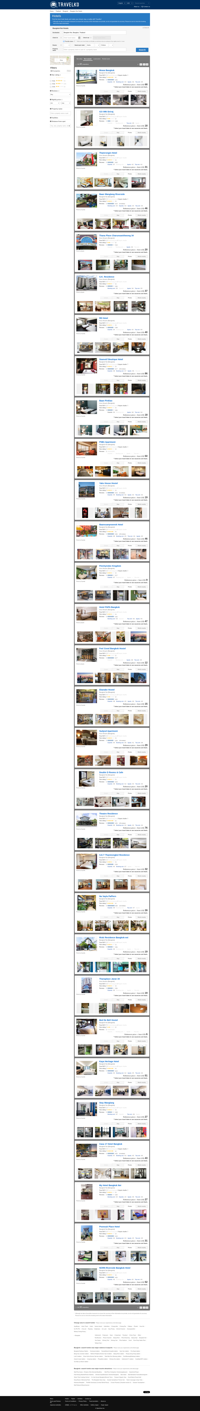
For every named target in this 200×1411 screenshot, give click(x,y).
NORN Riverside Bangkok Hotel (114, 1268)
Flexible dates (69, 41)
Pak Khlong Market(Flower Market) (84, 1374)
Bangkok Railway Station (81, 1351)
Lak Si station (78, 1356)
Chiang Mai (114, 1326)
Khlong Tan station (114, 1359)
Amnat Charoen (120, 1329)
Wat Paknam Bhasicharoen (81, 1385)
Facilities (55, 118)
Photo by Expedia (80, 85)
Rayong (90, 1329)
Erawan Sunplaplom (138, 1382)
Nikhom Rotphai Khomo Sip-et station (101, 1354)
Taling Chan (98, 1343)
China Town (132, 1335)
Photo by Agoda (80, 251)
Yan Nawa (98, 1340)
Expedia (110, 82)
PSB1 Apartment (107, 442)
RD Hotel (103, 318)
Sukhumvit (98, 1335)
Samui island (98, 1326)
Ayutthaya (77, 1326)
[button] (106, 75)
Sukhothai (106, 1326)
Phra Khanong (125, 1338)
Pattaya (130, 1326)
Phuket (136, 1326)
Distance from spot (58, 121)
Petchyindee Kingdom (110, 566)
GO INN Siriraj (106, 112)
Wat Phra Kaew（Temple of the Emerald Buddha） (88, 1372)
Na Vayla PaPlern (107, 896)
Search (142, 50)
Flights (73, 1398)
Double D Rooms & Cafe (111, 772)
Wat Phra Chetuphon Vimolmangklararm (115, 1372)
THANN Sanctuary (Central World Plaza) (97, 1382)
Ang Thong (111, 1329)
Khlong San (114, 1340)
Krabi (91, 1326)
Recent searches (140, 3)
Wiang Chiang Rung (80, 1331)
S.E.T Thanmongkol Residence (114, 855)
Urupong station (91, 1359)
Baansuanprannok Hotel (111, 524)
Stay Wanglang (106, 1103)
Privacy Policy (83, 1401)
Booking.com (120, 82)
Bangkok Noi (103, 73)
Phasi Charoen (107, 1338)
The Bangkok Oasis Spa (98, 1380)
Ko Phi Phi (77, 1329)
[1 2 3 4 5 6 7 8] (66, 45)
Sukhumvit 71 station (128, 1359)
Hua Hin (142, 1326)
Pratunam (105, 1335)
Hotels (67, 1398)
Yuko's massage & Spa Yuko (134, 1380)
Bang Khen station (119, 1354)
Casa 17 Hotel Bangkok (110, 1144)
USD (128, 3)
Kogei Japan (104, 1405)
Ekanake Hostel (107, 690)
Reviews (55, 91)
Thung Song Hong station (133, 1354)
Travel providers (93, 1401)
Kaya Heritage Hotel (109, 1061)
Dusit (130, 1340)
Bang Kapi (134, 1338)
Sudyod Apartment (108, 731)
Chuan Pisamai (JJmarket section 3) (121, 1382)
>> (147, 64)
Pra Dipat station (135, 1351)
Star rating (79, 59)
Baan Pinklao (105, 401)
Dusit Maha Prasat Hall (134, 1377)
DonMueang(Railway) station (131, 1356)
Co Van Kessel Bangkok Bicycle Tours (102, 1377)
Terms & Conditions (70, 1401)
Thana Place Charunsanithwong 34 (116, 235)
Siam (111, 1335)
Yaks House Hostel (108, 483)
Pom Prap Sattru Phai (139, 1340)
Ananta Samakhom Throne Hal (116, 1380)
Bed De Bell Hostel (108, 1020)
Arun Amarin (103, 155)
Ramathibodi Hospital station (109, 1351)
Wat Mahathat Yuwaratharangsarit (137, 1374)
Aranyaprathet (131, 1329)
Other (139, 1335)
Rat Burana (98, 1338)
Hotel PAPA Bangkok (109, 607)
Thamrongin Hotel (108, 153)
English (121, 3)
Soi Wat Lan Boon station (81, 1361)
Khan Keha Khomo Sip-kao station (93, 1356)
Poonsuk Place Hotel (109, 1227)
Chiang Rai (123, 1326)
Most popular (88, 59)
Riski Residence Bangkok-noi (113, 937)
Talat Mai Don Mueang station (113, 1356)
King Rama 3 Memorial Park (82, 1380)
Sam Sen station (124, 1351)
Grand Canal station (79, 1359)
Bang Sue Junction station (81, 1354)
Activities (80, 1398)
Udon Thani (84, 1326)
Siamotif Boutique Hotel (111, 359)
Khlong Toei (105, 1340)
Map (118, 91)
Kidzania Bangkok (79, 1382)
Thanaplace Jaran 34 (109, 979)
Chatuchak (117, 1335)
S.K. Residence (106, 277)
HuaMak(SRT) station (141, 1359)
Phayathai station (103, 1359)
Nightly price (57, 100)
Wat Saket (123, 1374)
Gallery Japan (95, 1405)
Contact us (146, 6)
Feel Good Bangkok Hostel (112, 648)
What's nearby (142, 91)
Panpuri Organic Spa (120, 1377)
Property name (57, 109)
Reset (68, 70)
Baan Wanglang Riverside (112, 194)
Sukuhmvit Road (134, 1372)
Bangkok (111, 73)
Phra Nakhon (123, 1340)
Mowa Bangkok (106, 70)
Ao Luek (104, 1329)
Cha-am (84, 1329)
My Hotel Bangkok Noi (110, 1185)
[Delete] (69, 125)
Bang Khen (116, 1338)
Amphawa (97, 1329)
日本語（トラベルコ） (71, 1405)
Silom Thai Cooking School (81, 1377)
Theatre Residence (108, 813)
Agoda (129, 82)
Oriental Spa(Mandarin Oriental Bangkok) (107, 1374)
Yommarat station (95, 1351)
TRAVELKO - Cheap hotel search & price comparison (64, 4)
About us (136, 6)
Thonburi (125, 1335)
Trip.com (137, 82)
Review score (106, 59)
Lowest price (97, 59)
